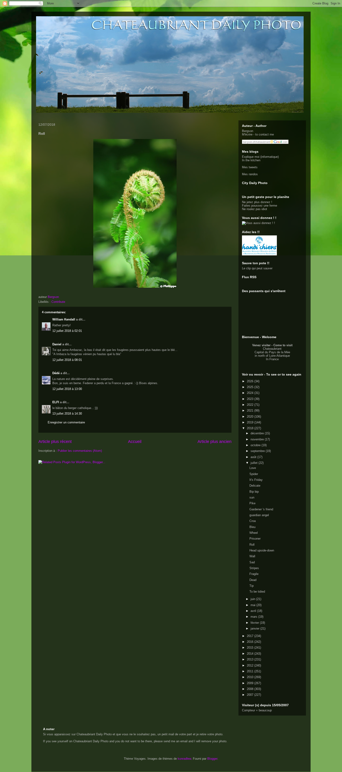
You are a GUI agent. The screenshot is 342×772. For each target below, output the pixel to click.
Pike (252, 503)
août (254, 457)
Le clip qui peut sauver (257, 268)
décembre (258, 433)
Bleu (252, 527)
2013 (250, 659)
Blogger (212, 758)
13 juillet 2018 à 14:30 (67, 413)
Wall (252, 556)
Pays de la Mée (279, 352)
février (255, 622)
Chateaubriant (272, 348)
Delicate (254, 485)
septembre (258, 451)
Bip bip (254, 491)
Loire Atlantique (279, 355)
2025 (250, 387)
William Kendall (63, 319)
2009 (250, 683)
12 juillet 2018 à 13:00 (67, 389)
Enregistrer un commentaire (66, 422)
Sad (252, 562)
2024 (250, 393)
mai (253, 605)
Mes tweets (250, 167)
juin (253, 599)
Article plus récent (55, 441)
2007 (250, 694)
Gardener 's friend (261, 509)
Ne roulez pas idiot (254, 209)
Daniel (56, 344)
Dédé (56, 373)
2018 (250, 428)
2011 (250, 671)
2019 (250, 422)
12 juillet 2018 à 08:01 (67, 360)
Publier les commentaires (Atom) (80, 450)
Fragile (253, 574)
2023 (250, 399)
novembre (258, 439)
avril (254, 611)
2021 (250, 410)
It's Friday (256, 480)
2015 (250, 647)
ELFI (55, 402)
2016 (250, 641)
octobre (256, 445)
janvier (255, 628)
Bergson (247, 131)
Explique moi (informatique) (260, 156)
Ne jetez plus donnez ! (257, 202)
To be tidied (257, 591)
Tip (251, 585)
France (274, 359)
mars (254, 616)
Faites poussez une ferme (259, 205)
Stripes (254, 568)
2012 (250, 665)
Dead (252, 580)
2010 (250, 677)
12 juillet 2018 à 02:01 (67, 331)
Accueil (134, 441)
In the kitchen (251, 160)
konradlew (184, 758)
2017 (250, 636)
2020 (250, 416)
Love (252, 468)
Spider (253, 474)
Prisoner (255, 538)
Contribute (58, 302)
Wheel (253, 532)
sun (251, 497)
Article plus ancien (214, 441)
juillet (254, 463)
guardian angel (259, 515)
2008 (250, 689)
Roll (252, 544)
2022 (250, 404)
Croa (252, 521)
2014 (250, 653)
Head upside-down (261, 550)
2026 (250, 381)
